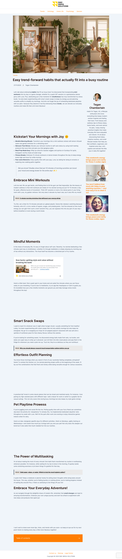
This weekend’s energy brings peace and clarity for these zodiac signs (96, 217)
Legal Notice (69, 553)
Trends (15, 75)
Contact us (52, 553)
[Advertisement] (48, 121)
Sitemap (60, 553)
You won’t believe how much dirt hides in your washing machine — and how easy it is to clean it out (96, 188)
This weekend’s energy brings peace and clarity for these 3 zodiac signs (96, 160)
